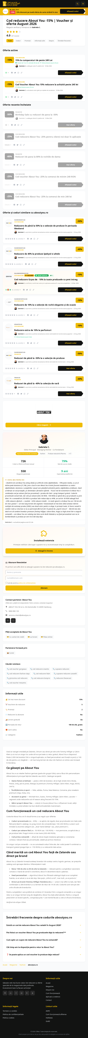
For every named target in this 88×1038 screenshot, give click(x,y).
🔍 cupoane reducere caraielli (65, 673)
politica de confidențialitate (27, 583)
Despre (51, 41)
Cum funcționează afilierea (56, 1014)
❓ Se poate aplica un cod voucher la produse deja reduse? (32, 954)
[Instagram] (13, 620)
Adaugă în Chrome (45, 551)
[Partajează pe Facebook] (12, 72)
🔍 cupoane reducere (61, 669)
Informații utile (40, 41)
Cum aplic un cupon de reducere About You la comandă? (32, 940)
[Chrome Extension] (16, 993)
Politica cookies (8, 1018)
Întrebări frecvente (64, 41)
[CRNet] (11, 3)
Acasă (5, 965)
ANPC (48, 1011)
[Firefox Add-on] (21, 993)
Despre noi (50, 990)
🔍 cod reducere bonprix (40, 678)
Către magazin (42, 425)
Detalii (7, 145)
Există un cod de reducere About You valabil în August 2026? (33, 925)
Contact (49, 1000)
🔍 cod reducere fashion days (18, 673)
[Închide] (82, 529)
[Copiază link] (21, 72)
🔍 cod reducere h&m (41, 673)
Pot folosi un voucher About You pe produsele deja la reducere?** (36, 932)
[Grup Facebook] (10, 993)
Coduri (18, 41)
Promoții (28, 41)
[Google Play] (27, 993)
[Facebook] (8, 620)
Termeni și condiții (10, 1011)
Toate (10, 41)
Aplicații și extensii (53, 997)
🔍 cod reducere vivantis (39, 669)
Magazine (13, 965)
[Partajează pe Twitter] (15, 72)
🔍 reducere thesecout (62, 678)
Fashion (23, 965)
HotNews (49, 1018)
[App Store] (32, 993)
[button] (77, 4)
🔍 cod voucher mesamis (16, 683)
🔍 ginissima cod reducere (17, 678)
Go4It (48, 1021)
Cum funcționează (53, 993)
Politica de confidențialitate (13, 1014)
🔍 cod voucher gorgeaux (16, 669)
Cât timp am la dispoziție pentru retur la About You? (30, 947)
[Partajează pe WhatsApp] (18, 72)
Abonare (44, 588)
